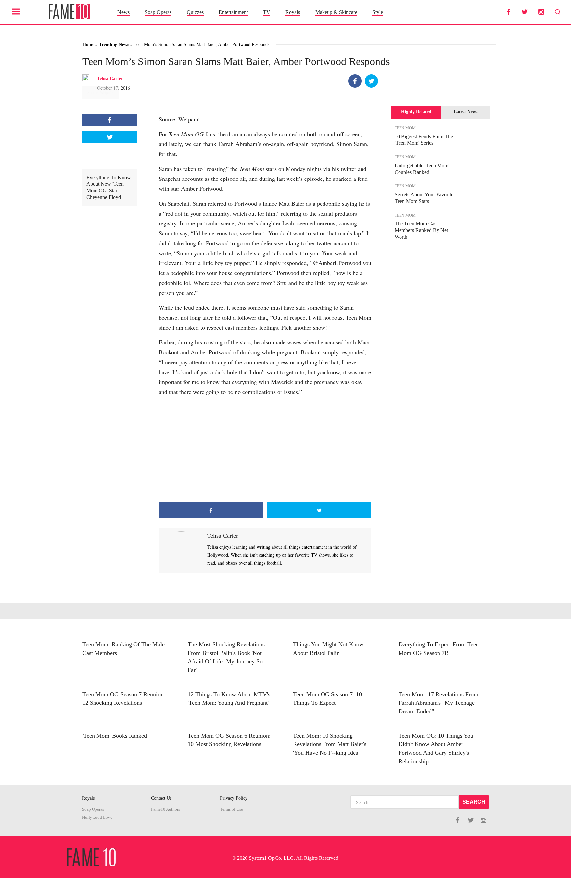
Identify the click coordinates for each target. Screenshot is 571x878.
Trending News (114, 44)
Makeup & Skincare (336, 12)
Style (377, 12)
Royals (293, 12)
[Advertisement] (265, 449)
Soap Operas (158, 12)
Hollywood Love (97, 817)
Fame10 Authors (165, 809)
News (123, 12)
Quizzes (195, 12)
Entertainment (233, 12)
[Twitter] (371, 81)
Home (88, 44)
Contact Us (161, 798)
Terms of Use (231, 809)
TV (266, 12)
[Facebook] (355, 81)
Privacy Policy (233, 798)
